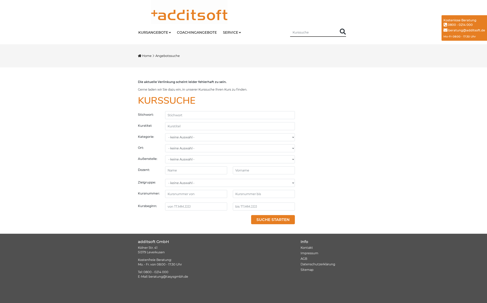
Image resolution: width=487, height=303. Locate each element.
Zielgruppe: (147, 182)
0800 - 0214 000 (460, 25)
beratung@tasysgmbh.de (168, 276)
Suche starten (273, 219)
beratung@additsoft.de (466, 30)
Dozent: (144, 170)
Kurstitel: (145, 126)
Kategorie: (146, 137)
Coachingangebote (197, 32)
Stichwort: (146, 114)
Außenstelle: (147, 159)
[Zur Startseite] (176, 12)
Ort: (141, 148)
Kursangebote (153, 32)
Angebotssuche (167, 56)
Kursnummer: (149, 193)
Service (230, 32)
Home (146, 56)
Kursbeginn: (147, 206)
